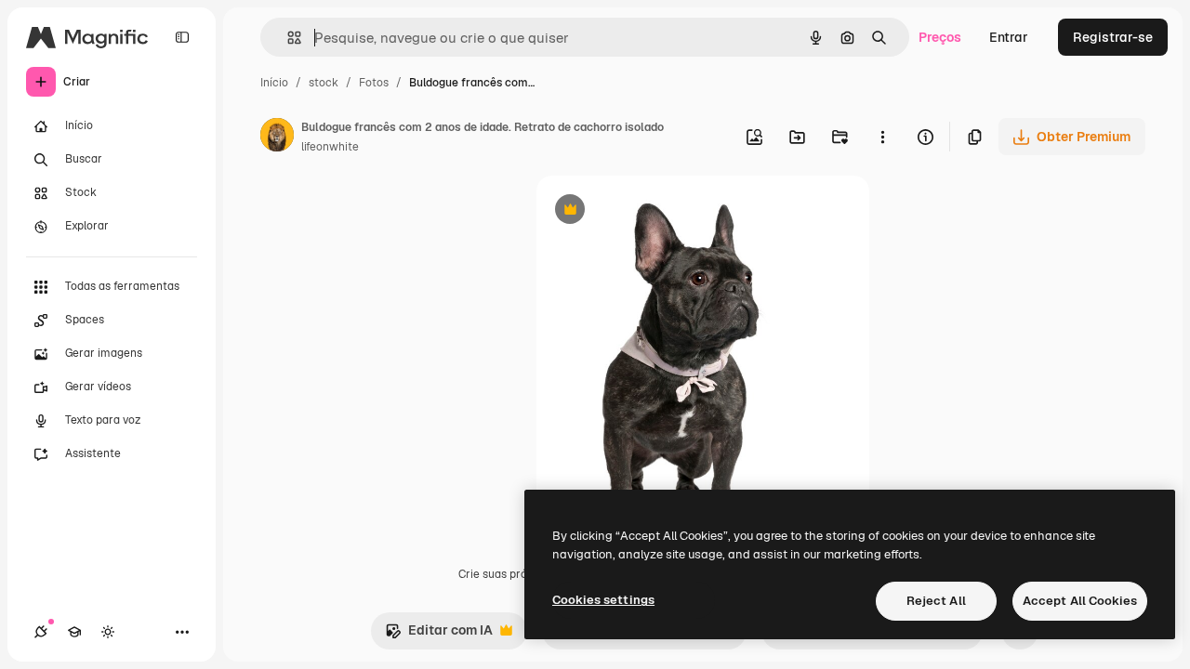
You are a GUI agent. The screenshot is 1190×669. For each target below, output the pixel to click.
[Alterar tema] (108, 632)
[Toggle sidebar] (182, 37)
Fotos (374, 82)
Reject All (936, 601)
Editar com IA (439, 635)
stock (323, 82)
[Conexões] (41, 632)
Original (655, 211)
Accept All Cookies (1080, 601)
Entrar (1008, 37)
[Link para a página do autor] (277, 137)
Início (274, 82)
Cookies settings (603, 600)
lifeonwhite (330, 146)
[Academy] (74, 632)
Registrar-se (1113, 37)
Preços (940, 37)
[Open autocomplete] (286, 38)
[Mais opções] (882, 136)
